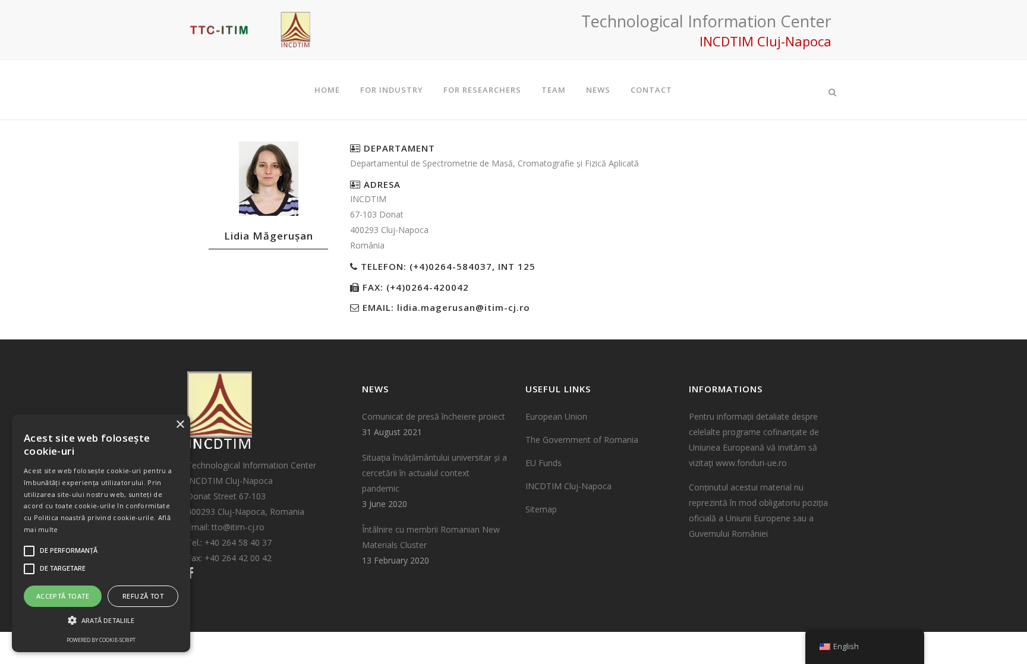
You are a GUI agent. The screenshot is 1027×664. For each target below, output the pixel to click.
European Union (556, 416)
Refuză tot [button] (142, 595)
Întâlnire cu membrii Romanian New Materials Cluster (431, 537)
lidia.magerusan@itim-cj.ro (463, 307)
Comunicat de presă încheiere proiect (433, 416)
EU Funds (543, 462)
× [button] (179, 424)
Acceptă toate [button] (62, 595)
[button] (101, 620)
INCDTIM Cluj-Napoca (568, 486)
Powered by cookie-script (101, 640)
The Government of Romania (581, 439)
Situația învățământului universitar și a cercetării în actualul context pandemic (434, 473)
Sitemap (541, 509)
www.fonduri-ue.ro (751, 462)
